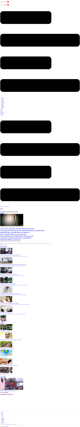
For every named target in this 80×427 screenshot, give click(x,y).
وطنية (1, 109)
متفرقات (2, 106)
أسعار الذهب (3, 104)
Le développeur (6, 426)
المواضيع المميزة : (7, 206)
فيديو (1, 115)
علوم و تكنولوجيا (3, 419)
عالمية (2, 413)
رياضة (1, 111)
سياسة (2, 99)
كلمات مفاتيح (3, 107)
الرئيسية (2, 97)
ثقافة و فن (3, 102)
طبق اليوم (3, 105)
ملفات (2, 101)
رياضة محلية (3, 100)
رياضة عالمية (1, 112)
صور (1, 114)
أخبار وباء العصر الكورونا (2, 206)
